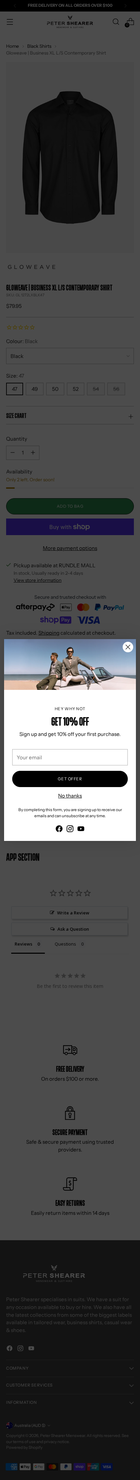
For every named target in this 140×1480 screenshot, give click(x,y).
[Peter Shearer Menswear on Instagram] (70, 830)
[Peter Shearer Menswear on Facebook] (59, 830)
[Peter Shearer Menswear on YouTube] (81, 830)
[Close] (128, 647)
